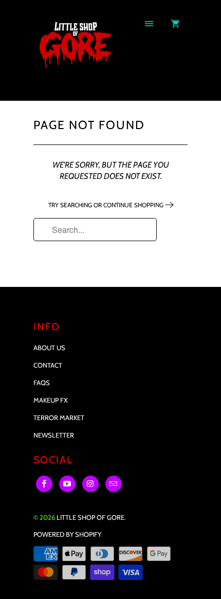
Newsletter (53, 435)
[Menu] (149, 24)
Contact (47, 365)
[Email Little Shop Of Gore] (113, 484)
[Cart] (175, 24)
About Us (49, 347)
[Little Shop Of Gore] (74, 54)
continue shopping (134, 205)
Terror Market (58, 417)
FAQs (41, 382)
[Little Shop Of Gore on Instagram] (90, 484)
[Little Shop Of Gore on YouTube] (67, 484)
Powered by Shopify (67, 534)
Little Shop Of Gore (90, 517)
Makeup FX (50, 400)
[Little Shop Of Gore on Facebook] (44, 484)
